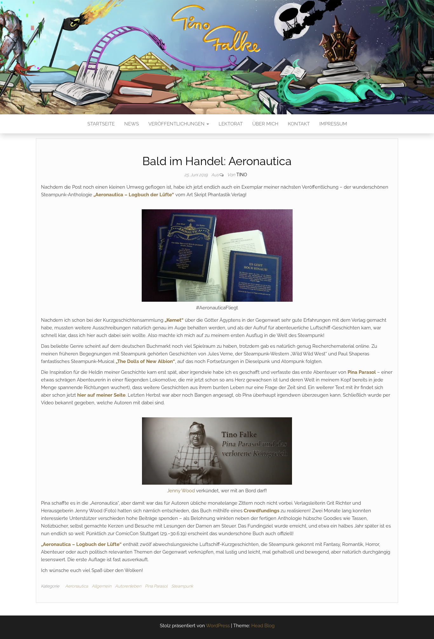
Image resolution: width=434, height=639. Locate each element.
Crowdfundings (261, 511)
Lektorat (231, 124)
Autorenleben (128, 586)
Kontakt (299, 124)
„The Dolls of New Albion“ (145, 361)
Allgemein (101, 586)
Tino (241, 174)
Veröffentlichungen (177, 124)
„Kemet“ (174, 320)
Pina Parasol (362, 372)
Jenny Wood (181, 491)
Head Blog (263, 626)
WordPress (218, 626)
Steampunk (182, 586)
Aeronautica (76, 586)
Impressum (333, 124)
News (131, 124)
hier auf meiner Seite (101, 395)
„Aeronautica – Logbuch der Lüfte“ (133, 195)
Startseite (101, 124)
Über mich (265, 124)
